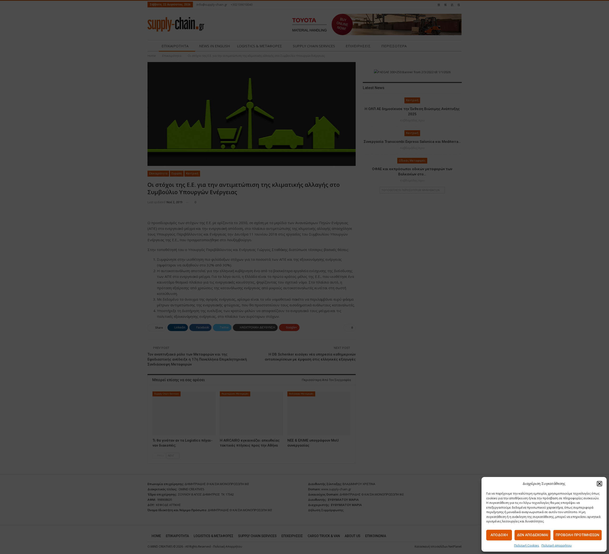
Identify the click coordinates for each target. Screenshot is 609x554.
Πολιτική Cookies (526, 545)
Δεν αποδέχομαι (532, 535)
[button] (599, 483)
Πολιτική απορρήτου (556, 545)
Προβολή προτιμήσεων (577, 535)
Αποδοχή (499, 535)
